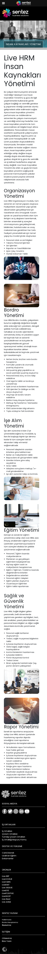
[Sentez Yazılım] (15, 13)
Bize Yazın (6, 941)
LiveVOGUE (7, 879)
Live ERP (5, 876)
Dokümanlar (7, 858)
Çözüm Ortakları (9, 834)
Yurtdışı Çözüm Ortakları (13, 836)
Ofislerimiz (7, 938)
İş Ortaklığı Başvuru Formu (14, 839)
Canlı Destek (8, 852)
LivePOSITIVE (8, 893)
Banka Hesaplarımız (10, 922)
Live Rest (6, 899)
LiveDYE (5, 890)
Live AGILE (6, 901)
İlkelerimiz (6, 925)
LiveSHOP (6, 896)
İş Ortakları (7, 831)
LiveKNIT (6, 884)
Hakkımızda (6, 920)
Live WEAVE (7, 887)
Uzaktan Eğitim (9, 855)
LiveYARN (6, 881)
